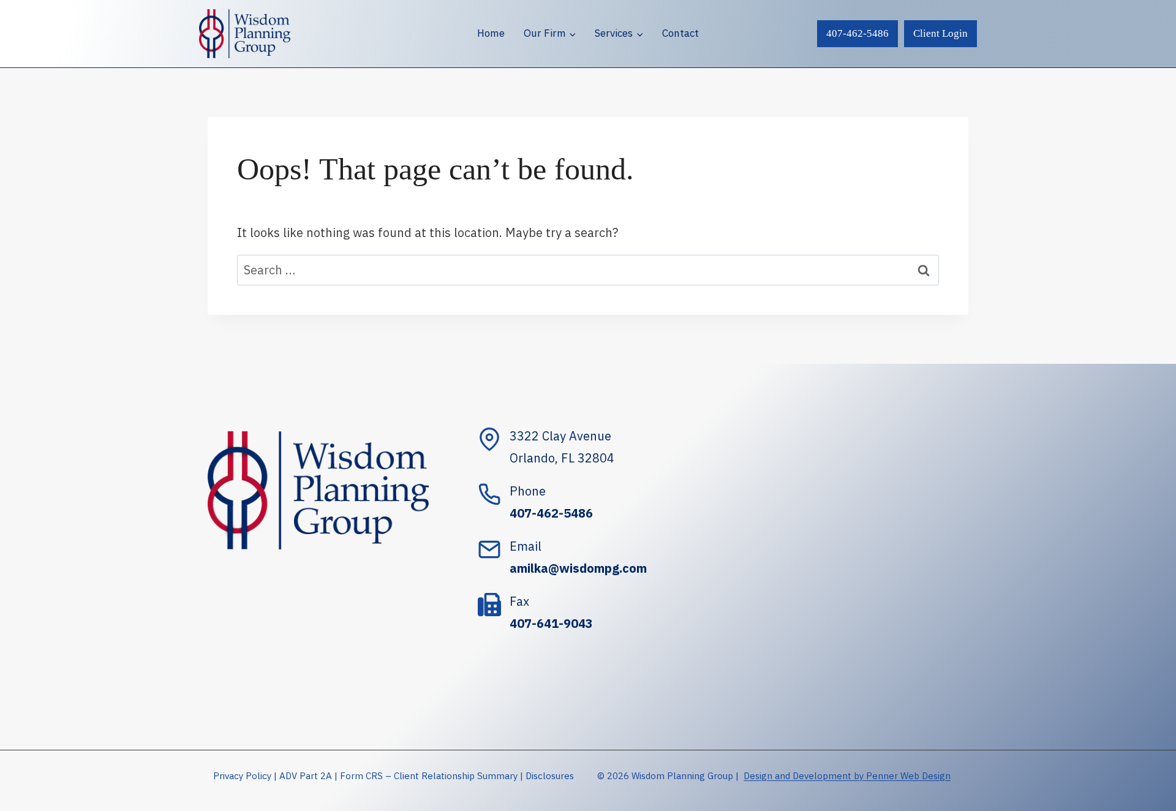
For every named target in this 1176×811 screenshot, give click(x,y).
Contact (680, 33)
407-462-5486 (857, 33)
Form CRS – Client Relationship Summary (429, 776)
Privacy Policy (242, 776)
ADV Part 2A (305, 776)
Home (491, 33)
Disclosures (550, 776)
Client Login (940, 33)
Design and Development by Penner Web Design (847, 776)
